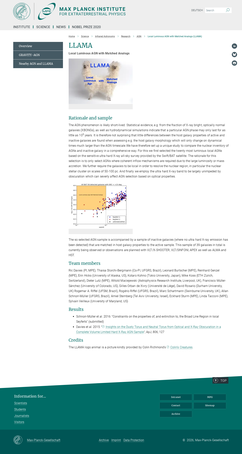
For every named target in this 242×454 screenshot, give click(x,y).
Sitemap (210, 405)
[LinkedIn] (234, 46)
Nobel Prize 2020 (86, 26)
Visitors (19, 422)
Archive (175, 413)
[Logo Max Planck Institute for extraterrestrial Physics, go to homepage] (84, 11)
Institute (21, 26)
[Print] (234, 63)
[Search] (228, 10)
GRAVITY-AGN (29, 55)
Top (223, 380)
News (61, 26)
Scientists (20, 403)
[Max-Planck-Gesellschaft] (20, 440)
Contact (175, 405)
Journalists (21, 416)
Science (43, 26)
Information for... (30, 396)
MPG (210, 397)
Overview (25, 46)
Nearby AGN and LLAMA (36, 64)
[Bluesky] (234, 54)
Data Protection (133, 440)
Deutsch (197, 10)
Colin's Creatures (181, 347)
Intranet (176, 397)
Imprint (116, 440)
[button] (129, 101)
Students (20, 409)
